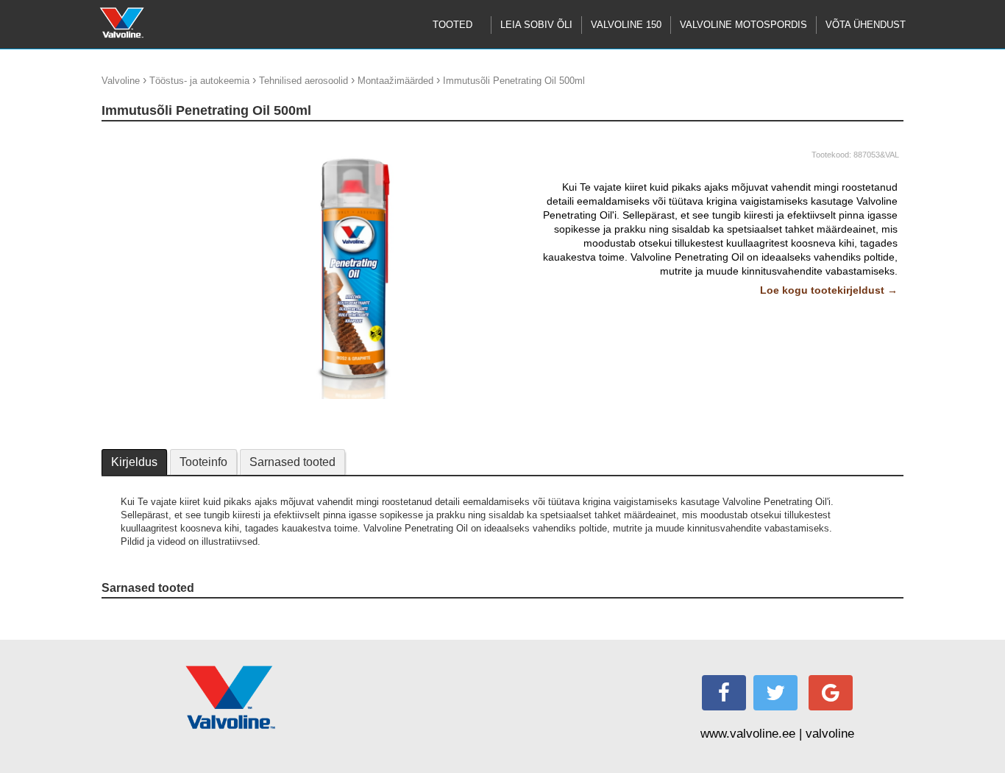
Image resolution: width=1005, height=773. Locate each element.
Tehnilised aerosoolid (303, 80)
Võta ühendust (865, 24)
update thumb (135, 139)
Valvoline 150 (626, 24)
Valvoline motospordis (743, 24)
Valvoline (121, 80)
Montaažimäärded (395, 80)
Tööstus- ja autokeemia (199, 80)
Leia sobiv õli (536, 24)
